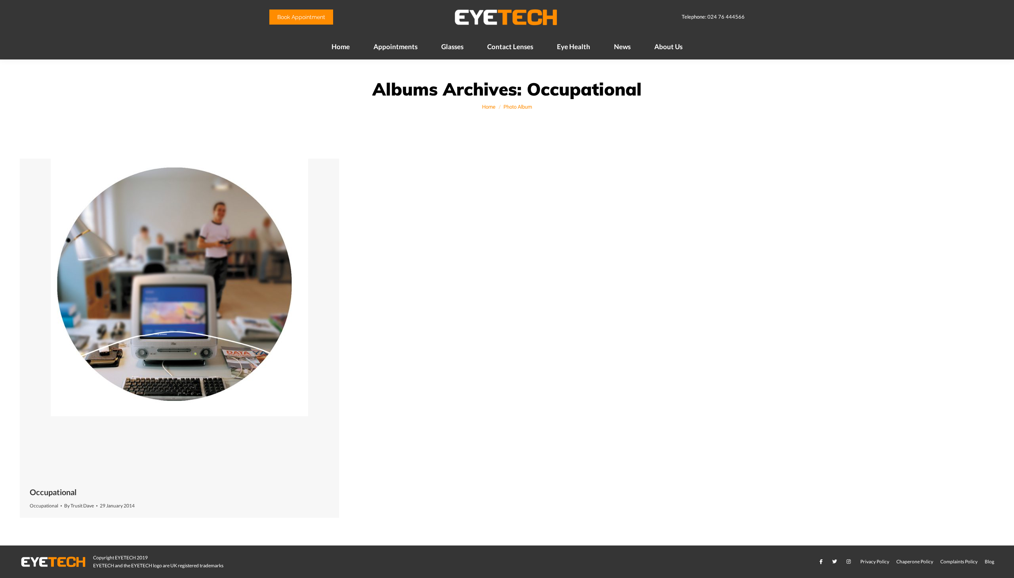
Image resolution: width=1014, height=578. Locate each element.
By (79, 506)
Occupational (53, 492)
